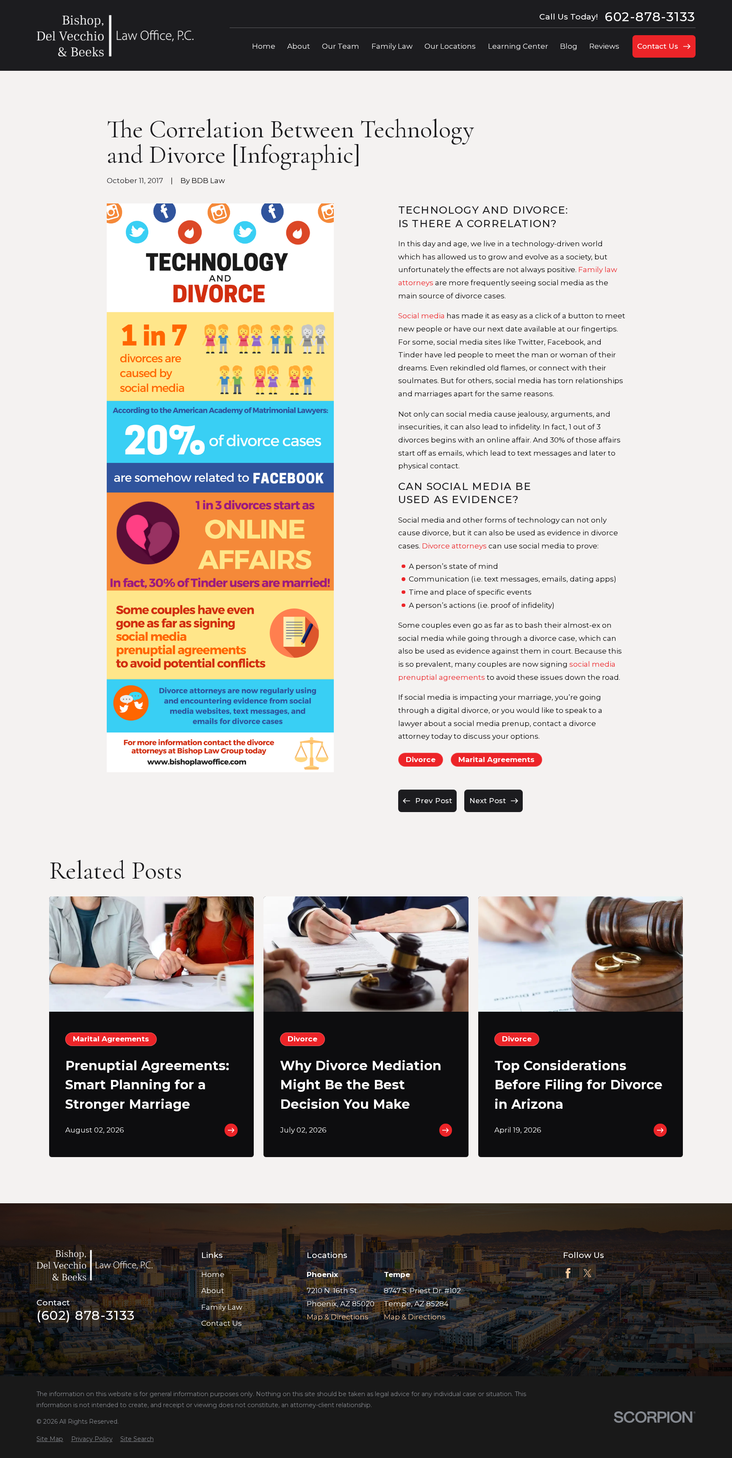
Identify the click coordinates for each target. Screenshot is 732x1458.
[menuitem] (49, 1439)
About (212, 1290)
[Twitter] (587, 1273)
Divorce (420, 759)
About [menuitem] (298, 46)
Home (213, 1274)
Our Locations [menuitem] (450, 46)
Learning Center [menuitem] (518, 46)
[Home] (115, 35)
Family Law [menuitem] (392, 46)
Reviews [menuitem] (604, 46)
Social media (421, 316)
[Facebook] (568, 1273)
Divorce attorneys (454, 546)
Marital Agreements (496, 759)
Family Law (221, 1307)
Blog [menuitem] (568, 46)
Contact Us (221, 1323)
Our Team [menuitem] (340, 46)
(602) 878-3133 (85, 1315)
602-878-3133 (650, 17)
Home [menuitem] (263, 46)
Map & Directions (338, 1317)
